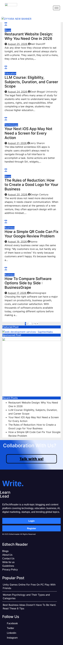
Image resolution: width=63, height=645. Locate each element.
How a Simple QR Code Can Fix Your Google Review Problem (31, 233)
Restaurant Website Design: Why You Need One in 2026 (29, 36)
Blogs (8, 30)
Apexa (33, 241)
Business (10, 227)
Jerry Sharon (37, 143)
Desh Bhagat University (43, 91)
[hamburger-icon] (56, 8)
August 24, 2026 (18, 91)
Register (31, 528)
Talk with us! (31, 458)
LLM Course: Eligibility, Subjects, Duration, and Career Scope (31, 82)
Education (10, 73)
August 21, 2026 (17, 143)
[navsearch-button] (48, 8)
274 (34, 323)
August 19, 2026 (18, 241)
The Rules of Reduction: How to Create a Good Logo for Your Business (31, 184)
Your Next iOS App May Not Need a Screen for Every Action (28, 133)
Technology (11, 124)
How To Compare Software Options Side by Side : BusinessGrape (28, 283)
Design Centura (39, 194)
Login (31, 521)
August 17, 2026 (17, 292)
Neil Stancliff (37, 44)
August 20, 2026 (18, 194)
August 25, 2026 (18, 44)
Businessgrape (38, 292)
